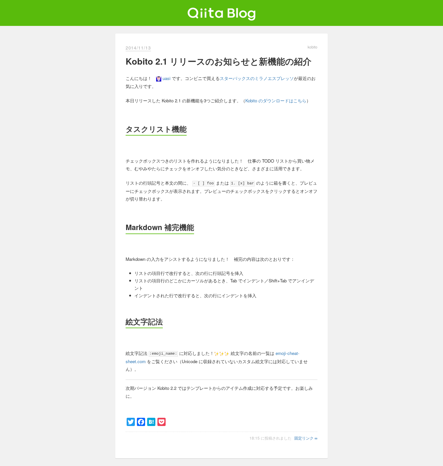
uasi (166, 78)
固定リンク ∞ (305, 438)
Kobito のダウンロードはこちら (275, 100)
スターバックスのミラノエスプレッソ (257, 78)
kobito (312, 46)
